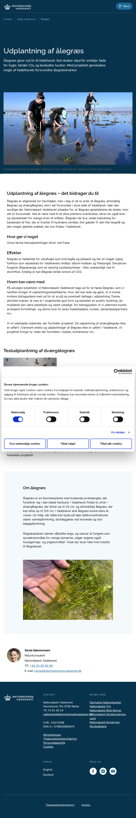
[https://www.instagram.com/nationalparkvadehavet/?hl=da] (103, 771)
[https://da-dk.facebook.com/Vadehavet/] (93, 771)
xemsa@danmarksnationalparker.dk (58, 671)
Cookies (48, 746)
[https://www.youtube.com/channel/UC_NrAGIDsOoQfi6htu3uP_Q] (113, 771)
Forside (8, 19)
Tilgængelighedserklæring (60, 738)
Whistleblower (52, 735)
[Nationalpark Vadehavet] (18, 6)
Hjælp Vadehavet (26, 19)
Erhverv (45, 19)
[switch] (51, 419)
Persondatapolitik (54, 742)
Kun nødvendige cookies (25, 443)
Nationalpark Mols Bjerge (105, 710)
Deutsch (48, 774)
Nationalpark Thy (100, 706)
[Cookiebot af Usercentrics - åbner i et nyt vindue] (116, 371)
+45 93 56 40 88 (41, 665)
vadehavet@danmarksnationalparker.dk (67, 714)
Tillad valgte (68, 443)
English (47, 769)
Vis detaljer (118, 432)
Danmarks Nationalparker (105, 702)
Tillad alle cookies (111, 443)
